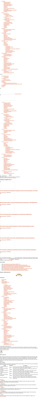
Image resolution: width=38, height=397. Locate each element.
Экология (5, 27)
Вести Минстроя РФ (7, 3)
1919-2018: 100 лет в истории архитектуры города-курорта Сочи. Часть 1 (16, 270)
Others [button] (1, 393)
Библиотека (4, 78)
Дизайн (5, 132)
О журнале (4, 84)
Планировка (8, 46)
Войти (3, 280)
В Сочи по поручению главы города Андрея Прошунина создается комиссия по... (17, 237)
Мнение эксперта (7, 37)
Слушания (7, 20)
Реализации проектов (7, 30)
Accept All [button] (7, 349)
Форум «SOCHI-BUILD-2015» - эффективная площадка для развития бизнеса (17, 265)
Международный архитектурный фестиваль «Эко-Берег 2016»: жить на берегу (17, 266)
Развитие (5, 25)
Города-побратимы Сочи (8, 155)
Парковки (5, 66)
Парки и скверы (8, 15)
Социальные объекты (9, 50)
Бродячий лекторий (7, 102)
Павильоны (8, 49)
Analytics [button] (1, 386)
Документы (8, 21)
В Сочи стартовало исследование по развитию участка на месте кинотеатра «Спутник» (19, 190)
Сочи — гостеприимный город (9, 8)
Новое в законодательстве (8, 4)
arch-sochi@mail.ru (10, 260)
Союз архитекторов (7, 33)
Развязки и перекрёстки (8, 64)
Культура (5, 117)
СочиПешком (6, 9)
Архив (3, 86)
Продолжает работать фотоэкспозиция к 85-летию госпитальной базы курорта (17, 226)
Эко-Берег (5, 11)
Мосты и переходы (7, 65)
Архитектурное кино (7, 154)
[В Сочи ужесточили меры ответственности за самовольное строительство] (7, 212)
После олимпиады (9, 52)
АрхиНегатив (6, 13)
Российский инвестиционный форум (10, 110)
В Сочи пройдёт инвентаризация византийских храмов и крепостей (15, 269)
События (3, 1)
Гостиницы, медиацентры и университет (13, 48)
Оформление (8, 47)
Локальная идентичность (8, 140)
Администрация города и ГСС (9, 19)
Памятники (4, 82)
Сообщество (4, 32)
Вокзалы (5, 60)
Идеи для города (7, 79)
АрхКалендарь (6, 76)
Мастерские (6, 35)
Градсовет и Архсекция (8, 22)
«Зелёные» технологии (8, 70)
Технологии (4, 69)
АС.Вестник (6, 77)
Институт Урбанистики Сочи (9, 72)
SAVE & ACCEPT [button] (3, 396)
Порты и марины (7, 67)
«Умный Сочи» (6, 18)
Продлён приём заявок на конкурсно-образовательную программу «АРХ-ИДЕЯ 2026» (18, 202)
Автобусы (5, 57)
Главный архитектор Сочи (6, 80)
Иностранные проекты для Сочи (9, 29)
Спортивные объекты (9, 147)
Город (3, 12)
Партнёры (3, 85)
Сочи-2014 (6, 45)
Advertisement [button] (2, 390)
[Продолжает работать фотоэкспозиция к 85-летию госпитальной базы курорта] (7, 224)
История (3, 40)
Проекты (3, 28)
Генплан (3, 81)
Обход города (6, 61)
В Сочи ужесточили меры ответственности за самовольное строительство (16, 214)
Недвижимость (6, 24)
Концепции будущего (7, 55)
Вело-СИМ (6, 59)
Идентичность (8, 118)
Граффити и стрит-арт (9, 16)
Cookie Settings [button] (2, 349)
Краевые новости (7, 103)
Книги (5, 42)
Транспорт (4, 56)
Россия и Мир (4, 53)
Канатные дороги (7, 68)
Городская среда (6, 14)
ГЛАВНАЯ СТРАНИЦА (12, 177)
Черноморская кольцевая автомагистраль (11, 169)
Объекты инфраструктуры (10, 51)
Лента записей (4, 281)
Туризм (5, 26)
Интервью (5, 36)
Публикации (6, 44)
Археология (6, 41)
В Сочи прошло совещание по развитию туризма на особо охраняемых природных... (18, 249)
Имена (5, 34)
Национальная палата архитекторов (10, 139)
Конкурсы (5, 6)
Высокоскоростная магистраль (9, 63)
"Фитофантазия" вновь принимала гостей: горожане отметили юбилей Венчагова (18, 268)
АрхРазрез (5, 7)
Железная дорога (7, 58)
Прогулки (5, 43)
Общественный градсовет (8, 23)
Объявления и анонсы (7, 5)
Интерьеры (6, 31)
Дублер (5, 162)
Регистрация (4, 279)
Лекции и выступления (8, 38)
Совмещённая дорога (7, 62)
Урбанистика (6, 71)
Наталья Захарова (3, 192)
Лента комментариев (5, 282)
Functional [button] (1, 379)
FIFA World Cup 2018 (7, 10)
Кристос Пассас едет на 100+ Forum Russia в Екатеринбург (14, 267)
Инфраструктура (7, 125)
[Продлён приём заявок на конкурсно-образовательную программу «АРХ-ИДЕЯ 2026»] (7, 200)
